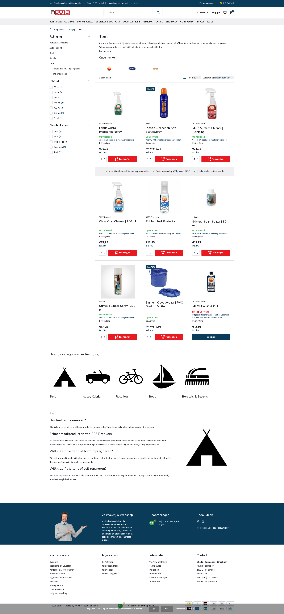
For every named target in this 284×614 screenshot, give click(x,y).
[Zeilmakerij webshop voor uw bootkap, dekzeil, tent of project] (61, 12)
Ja (154, 609)
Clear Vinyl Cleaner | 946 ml (117, 221)
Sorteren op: (209, 78)
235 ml (58, 97)
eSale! (200, 22)
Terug (55, 29)
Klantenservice (206, 3)
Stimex (195, 217)
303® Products (105, 123)
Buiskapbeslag (85, 22)
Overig (159, 22)
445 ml (59, 103)
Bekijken (211, 337)
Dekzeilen (154, 570)
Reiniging (148, 22)
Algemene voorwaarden (61, 577)
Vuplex (148, 123)
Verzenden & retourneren (62, 570)
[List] (184, 78)
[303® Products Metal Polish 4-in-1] (211, 282)
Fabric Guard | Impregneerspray (110, 130)
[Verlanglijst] (225, 12)
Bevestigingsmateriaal (62, 22)
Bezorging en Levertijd (60, 566)
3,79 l (58, 118)
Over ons (54, 562)
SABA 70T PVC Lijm (158, 577)
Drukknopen (155, 573)
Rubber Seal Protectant (162, 221)
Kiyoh (231, 3)
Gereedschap (187, 22)
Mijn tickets (107, 570)
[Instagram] (203, 521)
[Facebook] (198, 521)
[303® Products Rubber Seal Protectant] (164, 197)
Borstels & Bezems (59, 43)
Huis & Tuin (60, 142)
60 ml (58, 92)
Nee (166, 609)
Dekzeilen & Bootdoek (108, 22)
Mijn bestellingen (110, 566)
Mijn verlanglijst (109, 573)
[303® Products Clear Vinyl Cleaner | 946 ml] (118, 197)
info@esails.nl (210, 581)
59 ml (58, 87)
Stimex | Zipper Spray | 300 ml (117, 308)
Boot (52, 53)
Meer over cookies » (185, 609)
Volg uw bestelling (58, 593)
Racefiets (54, 58)
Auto (58, 131)
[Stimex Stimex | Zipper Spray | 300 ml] (118, 282)
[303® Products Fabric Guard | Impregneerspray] (118, 103)
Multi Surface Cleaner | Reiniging (207, 130)
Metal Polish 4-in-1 (205, 306)
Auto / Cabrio (56, 48)
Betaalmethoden (57, 573)
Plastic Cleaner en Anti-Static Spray (162, 130)
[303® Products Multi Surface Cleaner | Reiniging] (211, 104)
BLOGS (210, 22)
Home (61, 29)
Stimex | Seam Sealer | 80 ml (209, 223)
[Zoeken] (158, 12)
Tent (52, 63)
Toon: (190, 78)
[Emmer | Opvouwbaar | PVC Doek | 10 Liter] (164, 282)
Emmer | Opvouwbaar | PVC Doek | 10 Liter (164, 304)
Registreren (107, 562)
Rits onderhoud (60, 74)
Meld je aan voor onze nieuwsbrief (213, 528)
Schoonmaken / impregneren (66, 69)
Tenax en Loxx (156, 581)
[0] (230, 12)
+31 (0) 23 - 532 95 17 (210, 577)
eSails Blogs (155, 566)
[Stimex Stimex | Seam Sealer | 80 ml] (211, 197)
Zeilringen (171, 22)
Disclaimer (54, 581)
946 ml (59, 113)
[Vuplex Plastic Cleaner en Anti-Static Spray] (164, 103)
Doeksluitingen (131, 22)
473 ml (58, 108)
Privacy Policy (56, 585)
